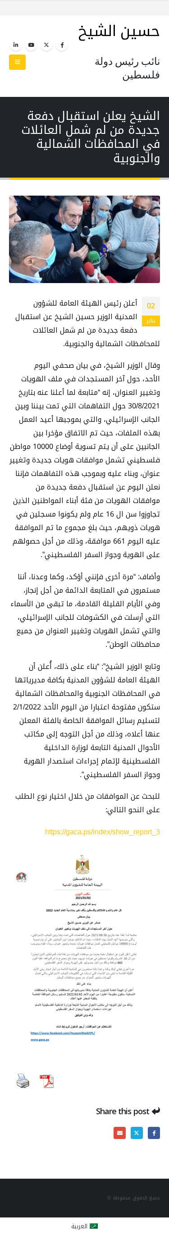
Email (120, 1133)
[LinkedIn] (15, 44)
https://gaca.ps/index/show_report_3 (102, 832)
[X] (46, 44)
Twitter (137, 1133)
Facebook (154, 1133)
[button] (17, 62)
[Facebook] (61, 44)
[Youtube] (31, 44)
